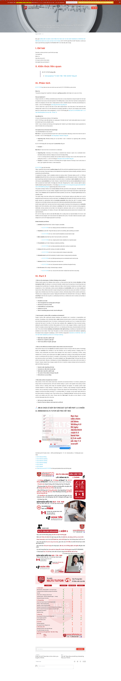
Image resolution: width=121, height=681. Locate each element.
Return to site (38, 661)
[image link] (25, 7)
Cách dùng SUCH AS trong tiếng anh (59, 104)
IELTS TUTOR (38, 87)
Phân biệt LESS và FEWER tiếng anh (65, 158)
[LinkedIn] (80, 661)
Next (62, 654)
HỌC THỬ (94, 8)
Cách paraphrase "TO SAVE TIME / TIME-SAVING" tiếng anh (61, 76)
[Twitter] (77, 661)
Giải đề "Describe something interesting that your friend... (72, 657)
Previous (37, 654)
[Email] (83, 661)
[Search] (88, 7)
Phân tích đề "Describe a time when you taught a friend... (46, 657)
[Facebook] (74, 661)
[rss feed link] (85, 661)
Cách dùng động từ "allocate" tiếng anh (59, 135)
